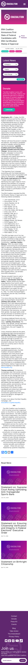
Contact (14, 616)
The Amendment (14, 634)
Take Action (14, 631)
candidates (11, 51)
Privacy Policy (14, 636)
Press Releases (5, 51)
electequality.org (6, 367)
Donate (14, 619)
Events (14, 624)
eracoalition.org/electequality (10, 402)
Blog (14, 628)
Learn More (9, 109)
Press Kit (14, 622)
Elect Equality (19, 51)
